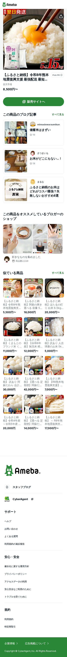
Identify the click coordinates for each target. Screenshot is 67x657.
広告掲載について (35, 643)
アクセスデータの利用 (15, 581)
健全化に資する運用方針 (16, 566)
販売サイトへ (36, 101)
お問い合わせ (11, 528)
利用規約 (8, 619)
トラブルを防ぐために (15, 596)
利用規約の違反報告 (14, 544)
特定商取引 (10, 626)
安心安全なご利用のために (17, 589)
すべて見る (58, 114)
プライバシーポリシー (15, 573)
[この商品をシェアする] (61, 16)
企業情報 (9, 643)
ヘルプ (7, 521)
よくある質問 (11, 536)
